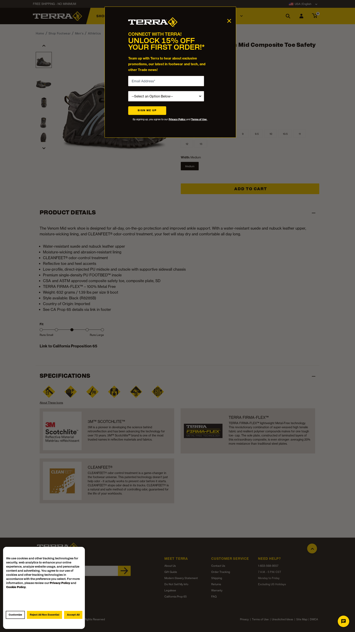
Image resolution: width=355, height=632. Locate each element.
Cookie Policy (16, 587)
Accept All (73, 615)
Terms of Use (199, 119)
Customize (15, 615)
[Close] (229, 20)
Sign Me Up (147, 110)
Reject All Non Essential (44, 615)
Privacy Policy (177, 119)
